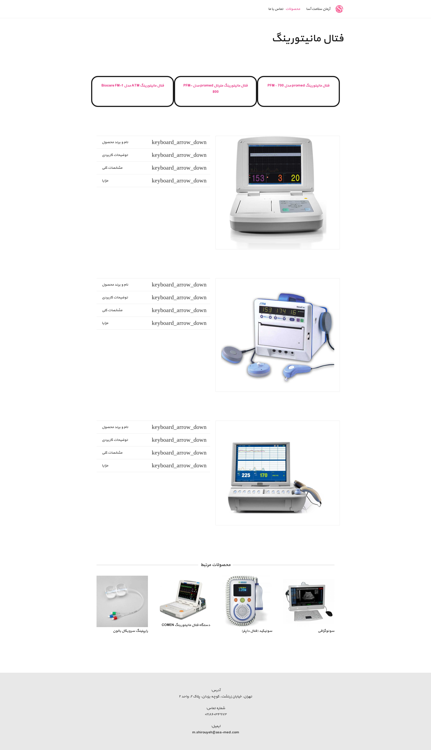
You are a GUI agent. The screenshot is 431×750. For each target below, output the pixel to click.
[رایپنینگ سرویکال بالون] (122, 601)
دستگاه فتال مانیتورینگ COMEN (186, 625)
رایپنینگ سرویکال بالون (130, 631)
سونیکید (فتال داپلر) (257, 631)
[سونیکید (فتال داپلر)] (246, 601)
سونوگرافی (326, 631)
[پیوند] (339, 9)
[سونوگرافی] (308, 601)
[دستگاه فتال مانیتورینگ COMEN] (184, 598)
